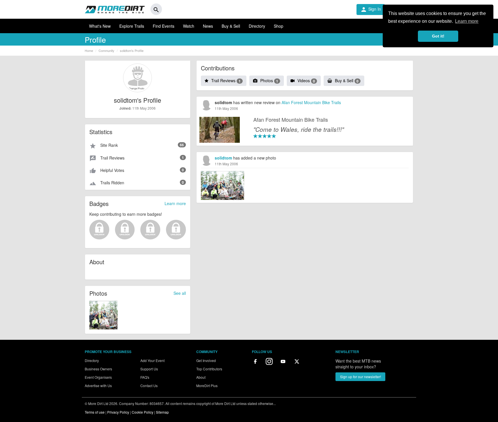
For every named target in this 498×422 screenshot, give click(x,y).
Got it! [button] (438, 36)
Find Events (163, 26)
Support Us (149, 368)
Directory (257, 26)
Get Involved (206, 360)
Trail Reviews (226, 80)
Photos (269, 80)
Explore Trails (131, 26)
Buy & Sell (231, 26)
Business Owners (98, 368)
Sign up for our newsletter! (360, 376)
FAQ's (144, 377)
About (200, 377)
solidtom (223, 158)
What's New (100, 26)
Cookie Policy (142, 412)
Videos (306, 80)
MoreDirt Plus (207, 385)
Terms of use (95, 412)
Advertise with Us (98, 385)
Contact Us (149, 385)
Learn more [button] (466, 21)
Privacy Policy (118, 412)
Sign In (370, 9)
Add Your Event (152, 360)
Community (106, 50)
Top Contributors (209, 368)
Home (89, 50)
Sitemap (162, 412)
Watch (188, 26)
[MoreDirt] (115, 9)
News (208, 26)
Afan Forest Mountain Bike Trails (311, 102)
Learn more (175, 203)
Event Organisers (98, 377)
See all (179, 293)
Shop (278, 26)
